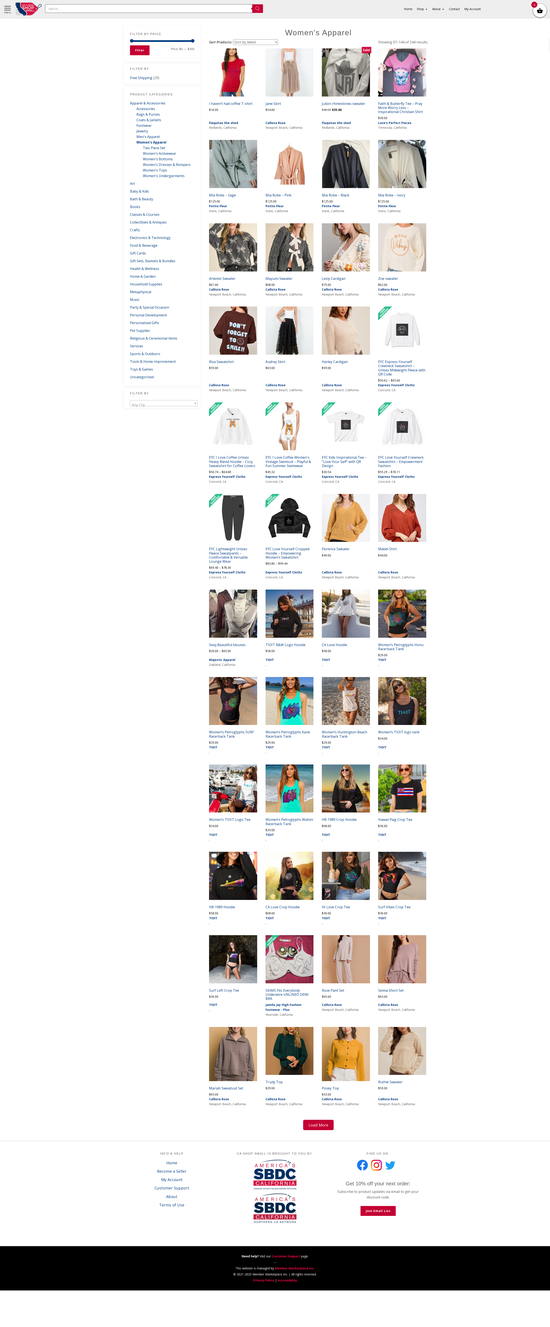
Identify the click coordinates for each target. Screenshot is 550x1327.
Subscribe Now (275, 674)
